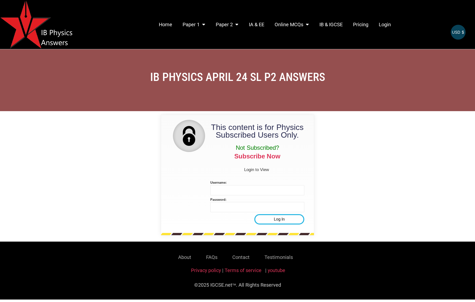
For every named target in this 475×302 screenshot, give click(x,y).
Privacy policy (206, 270)
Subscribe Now (257, 156)
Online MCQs (289, 24)
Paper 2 (224, 24)
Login (385, 24)
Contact (241, 257)
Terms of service (244, 270)
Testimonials (278, 257)
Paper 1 (191, 24)
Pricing (360, 24)
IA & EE (256, 24)
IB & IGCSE (331, 24)
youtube (276, 270)
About (184, 257)
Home (165, 24)
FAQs (211, 257)
